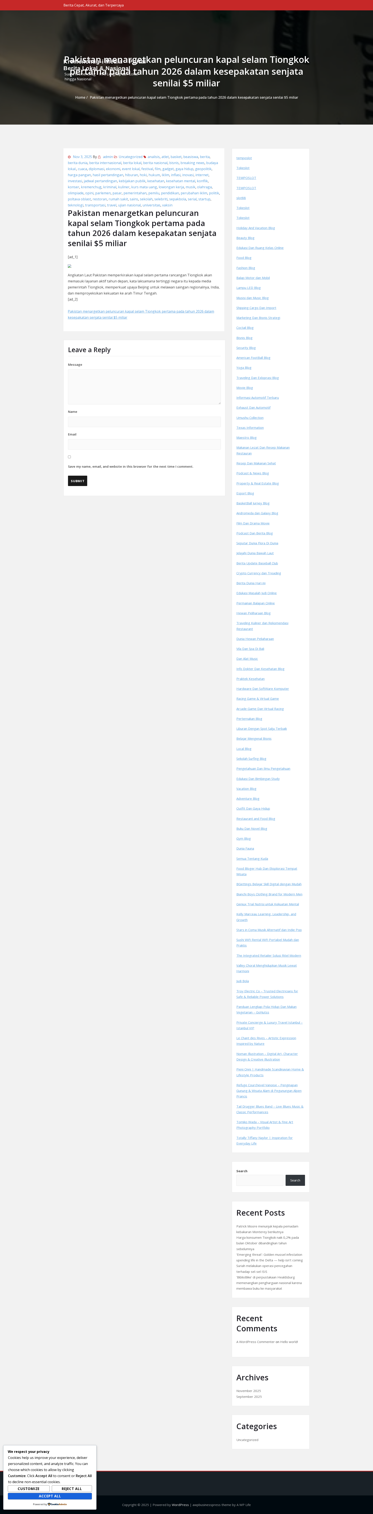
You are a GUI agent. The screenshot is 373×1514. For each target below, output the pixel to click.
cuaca (82, 168)
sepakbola (177, 199)
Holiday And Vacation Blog (255, 228)
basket (176, 156)
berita (205, 156)
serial (192, 199)
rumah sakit (118, 199)
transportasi (95, 205)
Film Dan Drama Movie (253, 523)
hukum (154, 175)
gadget (168, 168)
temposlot (244, 158)
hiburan (131, 175)
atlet (165, 156)
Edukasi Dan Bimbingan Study (258, 778)
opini (89, 193)
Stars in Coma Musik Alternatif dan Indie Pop (269, 930)
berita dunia (77, 162)
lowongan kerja (171, 187)
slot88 (241, 198)
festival (147, 168)
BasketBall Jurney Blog (253, 503)
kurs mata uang (144, 187)
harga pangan (79, 175)
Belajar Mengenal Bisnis (254, 738)
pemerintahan (135, 193)
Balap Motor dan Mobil (253, 278)
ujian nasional (129, 205)
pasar (117, 193)
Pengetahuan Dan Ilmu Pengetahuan (263, 768)
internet (202, 175)
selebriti (161, 199)
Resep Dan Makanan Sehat (256, 463)
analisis (154, 156)
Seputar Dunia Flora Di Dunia (257, 543)
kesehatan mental (180, 181)
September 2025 (249, 1396)
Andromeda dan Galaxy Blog (257, 513)
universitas (151, 205)
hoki (143, 175)
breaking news (192, 162)
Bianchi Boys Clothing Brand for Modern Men (269, 894)
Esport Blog (245, 493)
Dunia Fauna (245, 848)
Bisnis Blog (244, 338)
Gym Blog (243, 838)
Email (130, 450)
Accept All (50, 1496)
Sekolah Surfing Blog (251, 758)
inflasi (175, 175)
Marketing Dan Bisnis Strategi (258, 317)
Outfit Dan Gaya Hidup (253, 808)
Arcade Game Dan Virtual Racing (260, 708)
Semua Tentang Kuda (252, 858)
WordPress (180, 1505)
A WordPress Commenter (255, 1342)
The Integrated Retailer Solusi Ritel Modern (268, 955)
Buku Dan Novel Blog (251, 828)
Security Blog (246, 347)
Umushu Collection (250, 417)
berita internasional (105, 162)
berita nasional (155, 162)
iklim (165, 175)
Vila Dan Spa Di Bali (250, 648)
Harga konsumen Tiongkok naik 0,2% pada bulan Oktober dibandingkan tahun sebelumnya (267, 1243)
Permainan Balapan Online (255, 603)
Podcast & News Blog (252, 473)
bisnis (174, 162)
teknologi (75, 205)
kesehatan (155, 181)
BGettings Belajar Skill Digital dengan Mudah (269, 884)
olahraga (204, 187)
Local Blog (243, 748)
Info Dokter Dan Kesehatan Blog (260, 669)
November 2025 (248, 1391)
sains (134, 199)
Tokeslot (243, 168)
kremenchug (91, 187)
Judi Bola (242, 981)
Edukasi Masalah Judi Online (256, 593)
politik (214, 193)
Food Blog (243, 257)
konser (73, 187)
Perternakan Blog (249, 718)
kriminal (109, 187)
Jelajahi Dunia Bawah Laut (255, 553)
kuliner (124, 187)
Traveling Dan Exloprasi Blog (257, 377)
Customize (29, 1488)
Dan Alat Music (247, 658)
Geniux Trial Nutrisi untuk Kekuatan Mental (267, 904)
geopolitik (203, 168)
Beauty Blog (245, 238)
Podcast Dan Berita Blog (254, 533)
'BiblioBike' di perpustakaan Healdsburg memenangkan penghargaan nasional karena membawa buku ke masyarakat (269, 1283)
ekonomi (113, 168)
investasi (75, 181)
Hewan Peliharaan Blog (253, 613)
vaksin (167, 205)
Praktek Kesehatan (250, 678)
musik (190, 187)
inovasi (188, 175)
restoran (100, 199)
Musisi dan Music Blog (252, 298)
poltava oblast (79, 199)
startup (204, 199)
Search (241, 1171)
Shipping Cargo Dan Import (256, 308)
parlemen (103, 193)
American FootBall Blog (253, 357)
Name (72, 411)
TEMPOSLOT (246, 178)
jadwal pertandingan (100, 181)
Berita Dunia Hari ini (251, 583)
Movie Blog (244, 387)
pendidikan (170, 193)
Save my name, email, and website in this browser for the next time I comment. (130, 466)
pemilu (153, 193)
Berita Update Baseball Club (257, 563)
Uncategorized (130, 156)
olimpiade (76, 193)
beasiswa (190, 156)
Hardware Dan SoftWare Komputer (262, 688)
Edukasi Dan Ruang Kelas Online (260, 247)
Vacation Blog (246, 788)
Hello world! (289, 1342)
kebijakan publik (132, 181)
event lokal (131, 168)
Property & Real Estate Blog (257, 483)
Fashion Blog (245, 268)
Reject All (72, 1488)
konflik (202, 181)
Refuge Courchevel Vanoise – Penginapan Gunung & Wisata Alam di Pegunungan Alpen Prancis (269, 1091)
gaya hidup (184, 168)
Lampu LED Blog (248, 287)
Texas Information (250, 427)
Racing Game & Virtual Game (257, 698)
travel (111, 205)
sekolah (146, 199)
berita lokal (132, 162)
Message (75, 364)
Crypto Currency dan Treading (258, 573)
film (158, 168)
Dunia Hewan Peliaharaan (255, 639)
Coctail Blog (245, 327)
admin (108, 156)
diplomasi (96, 168)
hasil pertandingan (108, 175)
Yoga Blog (243, 367)
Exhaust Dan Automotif (253, 407)
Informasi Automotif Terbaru (257, 397)
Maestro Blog (246, 437)
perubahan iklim (194, 193)
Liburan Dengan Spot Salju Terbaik (261, 728)
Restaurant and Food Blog (255, 818)
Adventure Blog (247, 798)
